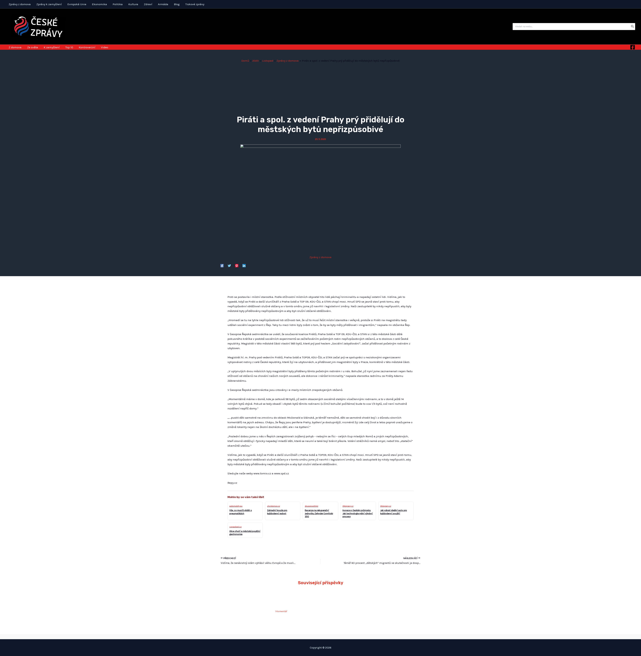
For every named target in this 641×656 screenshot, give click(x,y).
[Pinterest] (236, 265)
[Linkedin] (244, 265)
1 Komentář (281, 611)
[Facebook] (632, 47)
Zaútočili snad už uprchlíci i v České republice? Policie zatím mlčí (296, 600)
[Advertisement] (320, 88)
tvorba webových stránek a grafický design (320, 636)
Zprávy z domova (320, 257)
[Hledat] (632, 26)
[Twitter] (229, 265)
